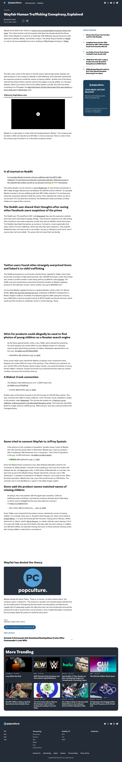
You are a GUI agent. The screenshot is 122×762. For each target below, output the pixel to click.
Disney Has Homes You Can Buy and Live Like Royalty (98, 36)
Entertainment (30, 3)
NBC (5, 737)
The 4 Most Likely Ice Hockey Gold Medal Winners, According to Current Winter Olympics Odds (75, 704)
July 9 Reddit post (40, 188)
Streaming (37, 731)
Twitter (66, 41)
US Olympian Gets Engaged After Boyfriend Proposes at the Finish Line (102, 704)
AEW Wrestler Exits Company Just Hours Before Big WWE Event (47, 677)
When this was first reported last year (24, 292)
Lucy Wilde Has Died (13, 676)
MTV (63, 734)
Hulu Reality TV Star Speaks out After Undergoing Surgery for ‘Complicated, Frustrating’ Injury (74, 678)
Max (34, 740)
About (56, 753)
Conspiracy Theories (10, 621)
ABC (5, 734)
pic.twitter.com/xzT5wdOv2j (17, 385)
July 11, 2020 (34, 459)
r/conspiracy (63, 182)
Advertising (47, 753)
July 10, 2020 (35, 355)
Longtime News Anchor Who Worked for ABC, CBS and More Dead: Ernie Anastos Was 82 (97, 44)
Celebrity (40, 3)
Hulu (34, 745)
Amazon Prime (37, 748)
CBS (5, 740)
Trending (7, 10)
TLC (63, 737)
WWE (35, 673)
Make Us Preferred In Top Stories (19, 627)
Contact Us (36, 753)
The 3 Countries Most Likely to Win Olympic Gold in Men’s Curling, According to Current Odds (45, 705)
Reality (64, 673)
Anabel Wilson (9, 518)
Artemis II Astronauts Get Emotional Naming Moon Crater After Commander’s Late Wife (34, 639)
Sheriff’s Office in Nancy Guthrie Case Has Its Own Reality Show (18, 703)
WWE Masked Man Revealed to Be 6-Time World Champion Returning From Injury (97, 71)
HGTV (63, 740)
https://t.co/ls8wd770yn (19, 503)
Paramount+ (36, 734)
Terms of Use (96, 110)
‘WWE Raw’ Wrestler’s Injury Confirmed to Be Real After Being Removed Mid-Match (97, 62)
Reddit (67, 38)
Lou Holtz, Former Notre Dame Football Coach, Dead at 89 (97, 53)
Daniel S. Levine (11, 19)
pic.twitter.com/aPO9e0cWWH (26, 351)
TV (5, 731)
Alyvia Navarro (32, 521)
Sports (36, 699)
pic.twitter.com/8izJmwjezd (41, 455)
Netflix (35, 742)
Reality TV (66, 731)
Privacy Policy (97, 111)
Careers (63, 753)
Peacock (35, 737)
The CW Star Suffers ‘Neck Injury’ (102, 676)
